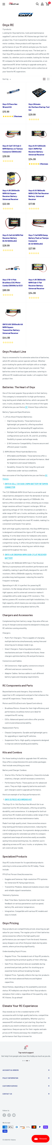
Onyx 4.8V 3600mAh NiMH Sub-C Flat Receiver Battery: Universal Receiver (37, 284)
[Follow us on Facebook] (4, 1115)
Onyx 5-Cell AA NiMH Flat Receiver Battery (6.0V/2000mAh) (13, 238)
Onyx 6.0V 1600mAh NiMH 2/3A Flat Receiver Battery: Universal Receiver (39, 194)
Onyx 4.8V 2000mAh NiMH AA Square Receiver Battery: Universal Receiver (11, 194)
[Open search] (37, 4)
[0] (47, 4)
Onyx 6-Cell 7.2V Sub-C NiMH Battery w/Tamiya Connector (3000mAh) (13, 149)
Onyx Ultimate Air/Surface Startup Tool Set (39, 107)
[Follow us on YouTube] (14, 1115)
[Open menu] (4, 4)
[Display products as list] (48, 79)
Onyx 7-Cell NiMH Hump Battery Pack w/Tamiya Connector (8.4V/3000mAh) (38, 239)
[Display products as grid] (44, 79)
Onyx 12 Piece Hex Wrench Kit (10, 105)
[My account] (42, 4)
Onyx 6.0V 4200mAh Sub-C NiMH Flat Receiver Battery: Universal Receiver (37, 150)
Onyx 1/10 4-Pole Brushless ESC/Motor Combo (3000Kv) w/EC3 (12, 283)
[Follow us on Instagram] (9, 1115)
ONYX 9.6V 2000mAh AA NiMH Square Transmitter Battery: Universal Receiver (13, 328)
